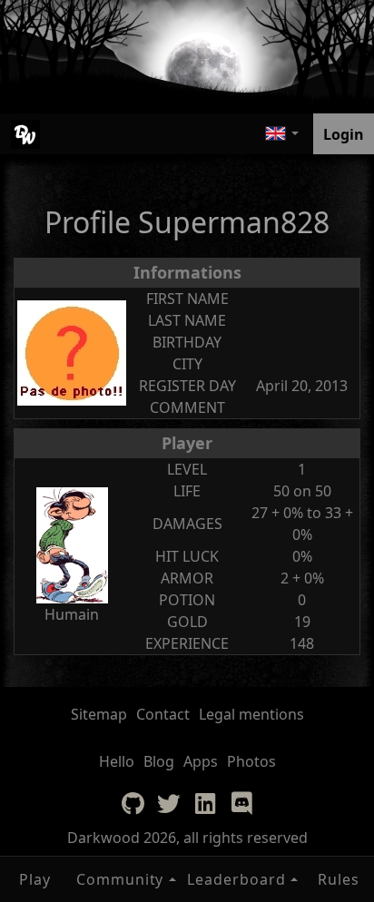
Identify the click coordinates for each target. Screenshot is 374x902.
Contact (163, 714)
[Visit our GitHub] (132, 803)
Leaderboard (236, 879)
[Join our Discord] (241, 803)
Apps (200, 761)
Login (343, 134)
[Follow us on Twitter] (168, 803)
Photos (251, 761)
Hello (116, 761)
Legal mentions (251, 714)
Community (120, 879)
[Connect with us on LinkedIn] (205, 803)
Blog (158, 761)
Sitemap (99, 714)
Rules (338, 879)
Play (35, 879)
